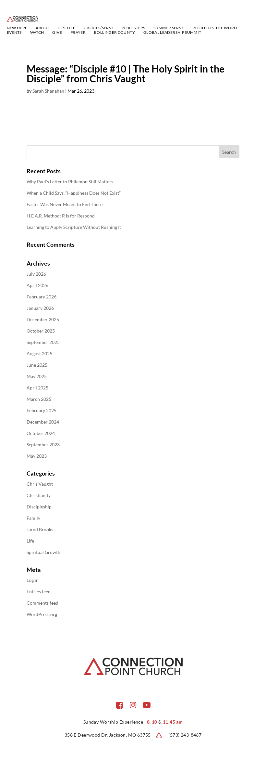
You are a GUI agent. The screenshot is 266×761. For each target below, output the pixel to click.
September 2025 (43, 342)
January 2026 (40, 308)
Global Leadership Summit (172, 32)
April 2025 (37, 387)
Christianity (39, 495)
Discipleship (39, 506)
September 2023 (43, 444)
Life (30, 541)
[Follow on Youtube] (147, 705)
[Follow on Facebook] (119, 705)
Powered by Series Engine (215, 125)
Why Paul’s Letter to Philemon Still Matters (70, 181)
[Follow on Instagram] (133, 705)
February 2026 (41, 296)
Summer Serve (168, 28)
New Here (17, 28)
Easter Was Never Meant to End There (65, 204)
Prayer (78, 32)
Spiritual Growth (43, 552)
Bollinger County (114, 32)
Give (57, 32)
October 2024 (41, 433)
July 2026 (36, 274)
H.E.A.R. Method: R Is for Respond (61, 215)
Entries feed (39, 591)
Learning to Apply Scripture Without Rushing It (74, 227)
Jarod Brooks (40, 529)
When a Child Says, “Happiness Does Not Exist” (74, 193)
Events (14, 32)
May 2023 (37, 456)
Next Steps (133, 28)
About (43, 28)
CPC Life (66, 28)
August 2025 (39, 353)
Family (33, 518)
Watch (37, 32)
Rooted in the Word (214, 28)
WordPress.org (42, 614)
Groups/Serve (99, 28)
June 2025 (37, 365)
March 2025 (39, 399)
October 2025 (41, 331)
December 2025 (43, 319)
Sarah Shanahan (48, 91)
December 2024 (43, 422)
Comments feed (42, 603)
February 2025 (41, 410)
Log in (33, 580)
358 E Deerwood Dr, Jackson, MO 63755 (108, 735)
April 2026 (37, 285)
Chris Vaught (40, 484)
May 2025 (37, 376)
